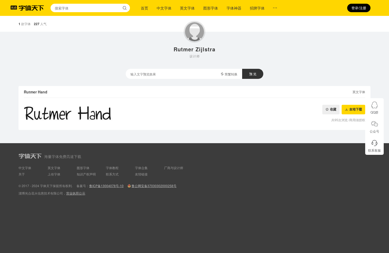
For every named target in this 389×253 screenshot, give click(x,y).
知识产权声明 (86, 174)
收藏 (333, 109)
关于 (22, 174)
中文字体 (164, 8)
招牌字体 (257, 8)
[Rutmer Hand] (194, 114)
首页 (144, 8)
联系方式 (112, 174)
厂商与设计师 (173, 167)
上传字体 (54, 174)
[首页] (31, 8)
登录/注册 (358, 7)
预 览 (252, 73)
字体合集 (141, 167)
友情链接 (141, 174)
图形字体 (210, 8)
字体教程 (112, 167)
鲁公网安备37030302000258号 (154, 185)
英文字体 (187, 8)
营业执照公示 (75, 193)
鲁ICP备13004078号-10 (106, 185)
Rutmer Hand (35, 91)
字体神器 (234, 8)
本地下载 (355, 109)
